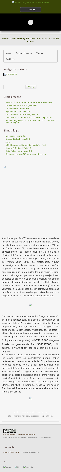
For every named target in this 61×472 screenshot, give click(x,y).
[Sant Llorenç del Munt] (30, 2)
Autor (8, 53)
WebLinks (10, 59)
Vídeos (39, 53)
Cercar (31, 87)
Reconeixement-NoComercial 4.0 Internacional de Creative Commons (27, 437)
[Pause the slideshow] (52, 22)
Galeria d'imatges (24, 53)
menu (31, 9)
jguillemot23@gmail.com (29, 452)
